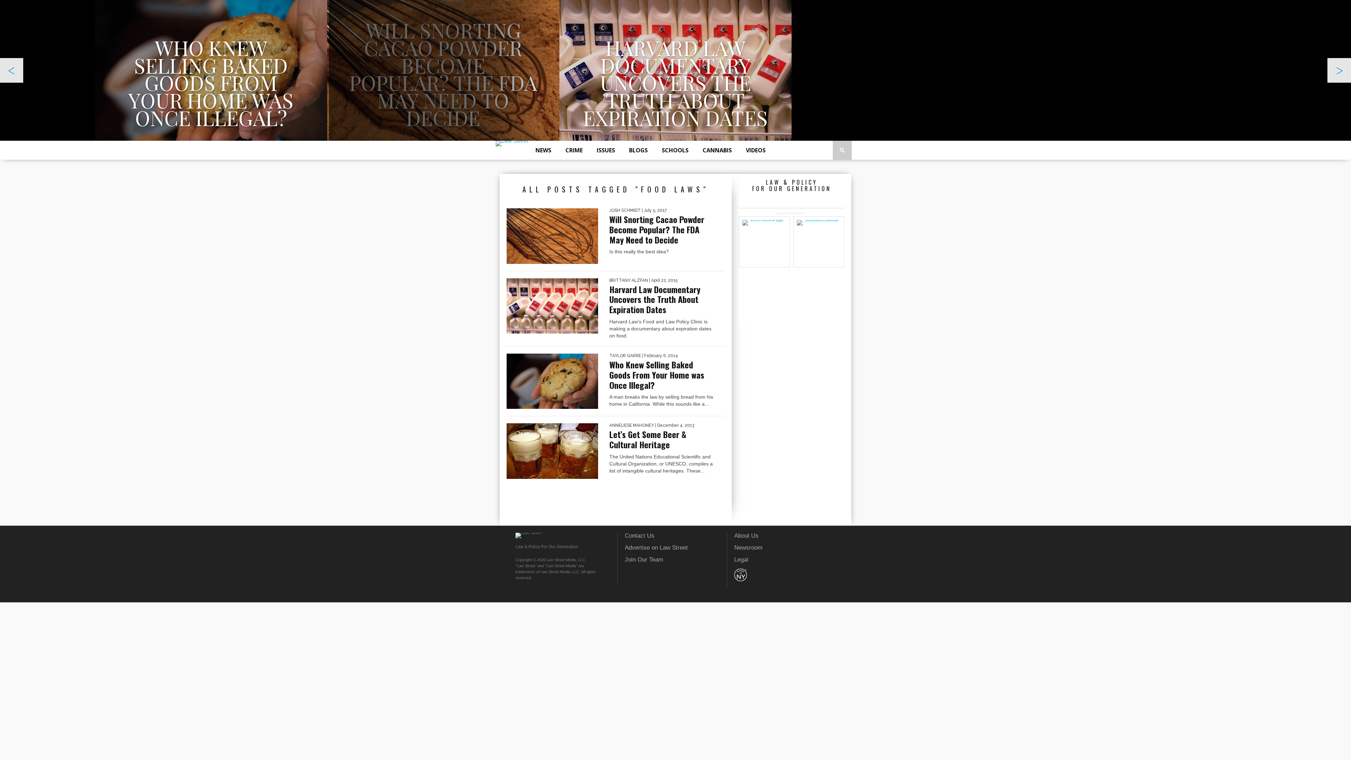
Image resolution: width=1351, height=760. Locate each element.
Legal (741, 559)
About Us (746, 535)
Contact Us (639, 535)
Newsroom (748, 547)
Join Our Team (644, 559)
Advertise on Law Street (656, 547)
